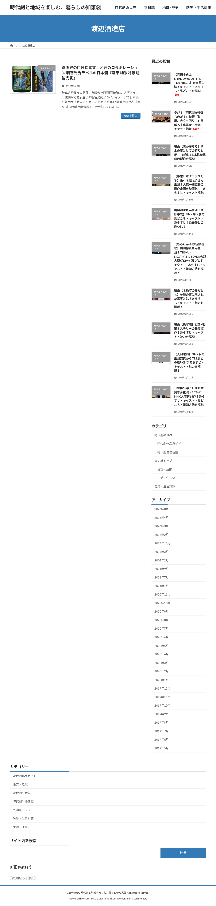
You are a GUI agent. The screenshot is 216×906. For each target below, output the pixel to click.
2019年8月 (161, 722)
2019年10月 (162, 705)
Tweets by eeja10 (22, 877)
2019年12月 (162, 688)
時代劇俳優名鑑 (167, 452)
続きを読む (130, 115)
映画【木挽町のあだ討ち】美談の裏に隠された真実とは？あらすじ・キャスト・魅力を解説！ (189, 299)
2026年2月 (161, 534)
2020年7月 (161, 628)
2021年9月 (161, 568)
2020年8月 (161, 620)
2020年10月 (162, 603)
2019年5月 (161, 748)
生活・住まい (166, 478)
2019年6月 (161, 739)
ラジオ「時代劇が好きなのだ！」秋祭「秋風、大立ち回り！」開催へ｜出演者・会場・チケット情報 (189, 121)
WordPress (89, 898)
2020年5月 (161, 645)
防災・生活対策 (164, 486)
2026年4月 (161, 517)
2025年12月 (162, 543)
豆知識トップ (163, 461)
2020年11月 (162, 594)
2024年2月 (161, 560)
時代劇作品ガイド (169, 443)
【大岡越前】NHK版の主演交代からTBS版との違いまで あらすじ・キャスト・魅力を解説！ (189, 362)
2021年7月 (161, 577)
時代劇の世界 (163, 435)
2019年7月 (161, 731)
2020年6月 (161, 637)
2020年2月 (161, 671)
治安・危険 (164, 469)
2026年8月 (161, 509)
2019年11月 (162, 697)
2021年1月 (161, 586)
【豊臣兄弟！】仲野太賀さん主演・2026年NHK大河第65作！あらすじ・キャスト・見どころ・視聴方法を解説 (189, 396)
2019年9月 (161, 714)
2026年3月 (161, 526)
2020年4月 (161, 654)
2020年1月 (161, 680)
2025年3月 (161, 551)
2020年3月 (161, 663)
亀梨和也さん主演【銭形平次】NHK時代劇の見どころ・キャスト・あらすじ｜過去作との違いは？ (189, 218)
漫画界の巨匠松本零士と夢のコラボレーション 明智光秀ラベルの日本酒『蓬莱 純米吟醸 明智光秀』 (101, 72)
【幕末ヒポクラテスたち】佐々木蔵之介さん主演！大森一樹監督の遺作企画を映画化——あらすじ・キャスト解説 (190, 184)
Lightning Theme (108, 898)
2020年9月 (161, 611)
